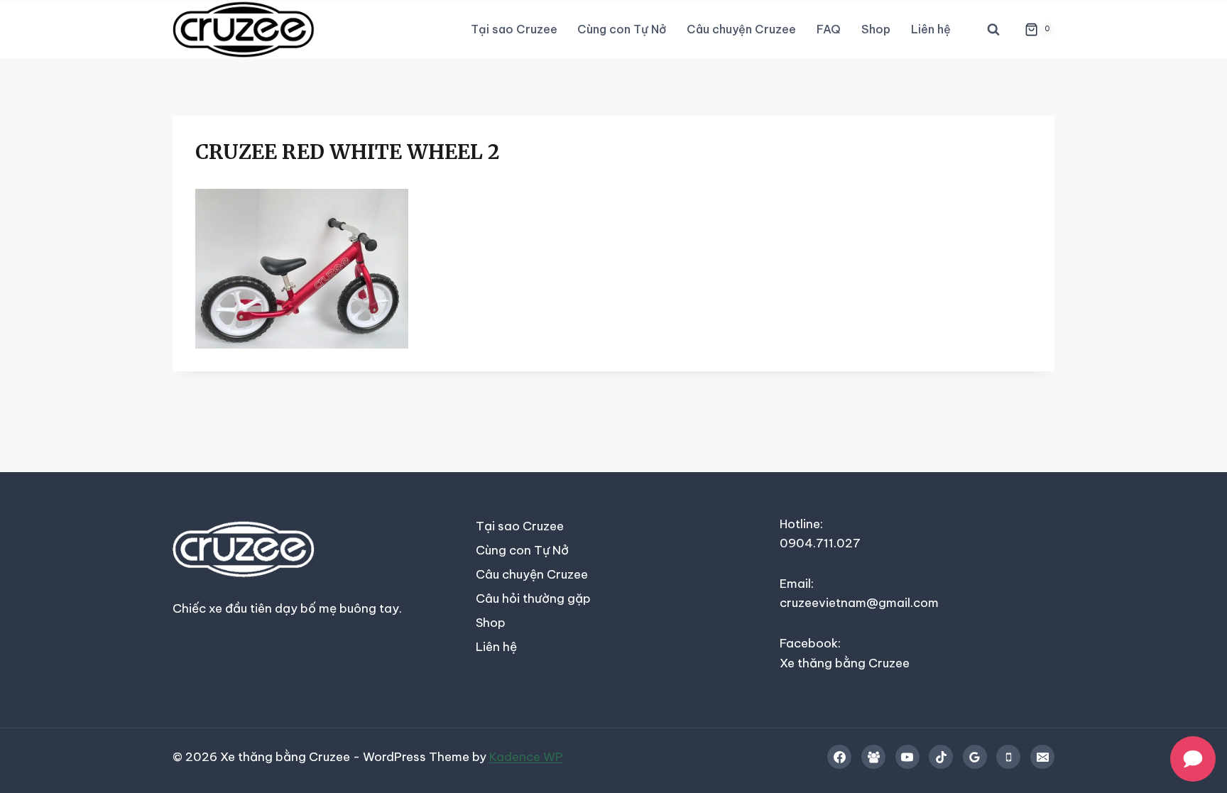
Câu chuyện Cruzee (741, 29)
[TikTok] (941, 757)
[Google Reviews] (975, 757)
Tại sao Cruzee (514, 29)
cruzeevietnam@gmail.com (859, 603)
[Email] (1042, 757)
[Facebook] (839, 757)
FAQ (829, 29)
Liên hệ (931, 29)
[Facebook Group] (873, 757)
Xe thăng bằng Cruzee (845, 663)
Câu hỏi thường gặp (533, 598)
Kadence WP (526, 757)
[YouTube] (907, 757)
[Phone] (1008, 757)
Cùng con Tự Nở (621, 29)
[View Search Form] (993, 30)
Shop (875, 29)
